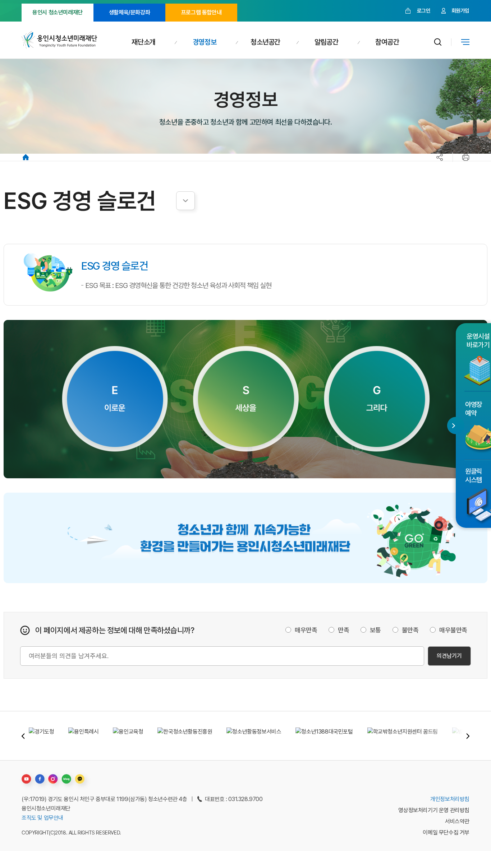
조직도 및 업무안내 (42, 817)
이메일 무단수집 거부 (446, 832)
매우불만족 (453, 630)
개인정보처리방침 (449, 799)
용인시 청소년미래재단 (57, 12)
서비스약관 (457, 821)
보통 (375, 630)
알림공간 (326, 42)
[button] (23, 735)
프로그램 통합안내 (201, 12)
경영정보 (204, 42)
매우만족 (306, 630)
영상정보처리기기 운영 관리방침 (433, 810)
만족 (343, 630)
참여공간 (387, 42)
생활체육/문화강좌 (129, 12)
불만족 (410, 630)
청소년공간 (265, 42)
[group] (41, 735)
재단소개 (143, 42)
